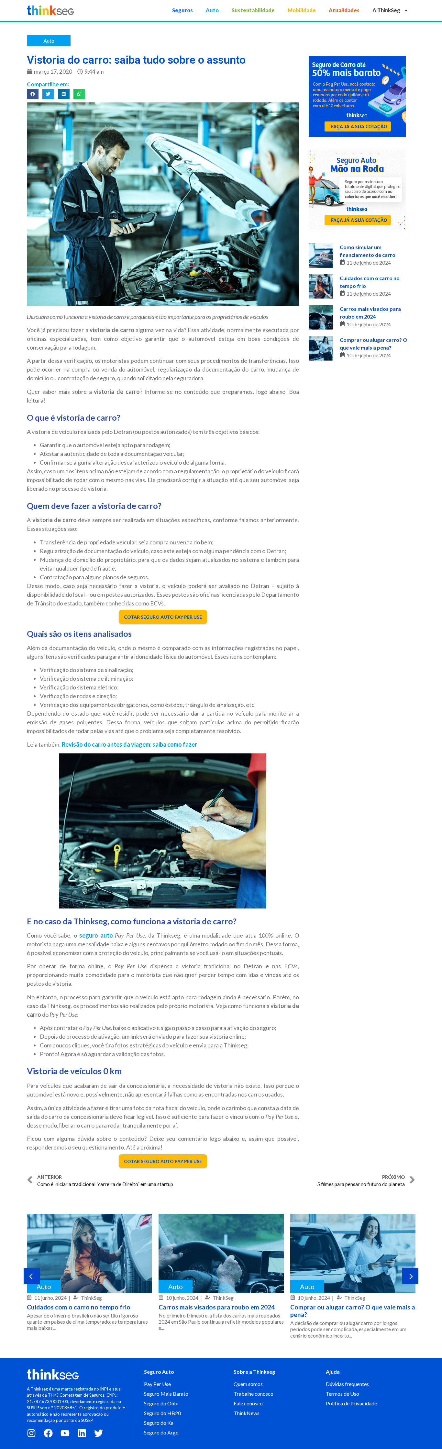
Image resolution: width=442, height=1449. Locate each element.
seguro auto (96, 935)
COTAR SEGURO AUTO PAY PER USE (163, 617)
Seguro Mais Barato (166, 1394)
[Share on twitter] (48, 94)
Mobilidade (302, 10)
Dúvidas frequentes (347, 1384)
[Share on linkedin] (64, 94)
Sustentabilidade (253, 10)
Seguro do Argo (161, 1432)
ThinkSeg (91, 1298)
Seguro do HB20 (162, 1413)
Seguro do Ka (158, 1423)
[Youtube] (65, 1433)
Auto (212, 10)
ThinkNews (247, 1413)
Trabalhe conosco (253, 1394)
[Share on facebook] (33, 94)
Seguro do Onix (161, 1403)
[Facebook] (48, 1433)
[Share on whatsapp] (79, 94)
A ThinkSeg (386, 10)
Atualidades (344, 10)
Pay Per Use (157, 1384)
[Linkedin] (81, 1433)
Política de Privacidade (351, 1403)
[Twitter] (98, 1433)
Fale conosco (248, 1403)
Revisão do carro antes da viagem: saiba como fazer (129, 744)
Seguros (182, 10)
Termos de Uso (342, 1394)
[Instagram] (31, 1433)
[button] (32, 1276)
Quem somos (248, 1384)
